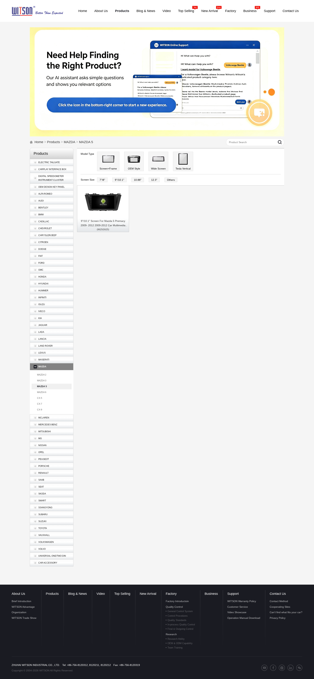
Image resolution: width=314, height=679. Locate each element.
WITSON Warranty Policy (241, 601)
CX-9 (39, 409)
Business (211, 594)
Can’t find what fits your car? (286, 612)
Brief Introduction (21, 601)
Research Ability (176, 639)
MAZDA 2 (41, 375)
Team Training (175, 647)
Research (171, 634)
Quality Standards (177, 620)
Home (39, 142)
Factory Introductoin (177, 601)
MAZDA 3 (41, 380)
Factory (171, 594)
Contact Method (279, 601)
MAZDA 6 (41, 392)
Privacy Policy (277, 617)
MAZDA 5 (86, 142)
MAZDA (69, 142)
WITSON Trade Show (24, 617)
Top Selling (122, 594)
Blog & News (77, 594)
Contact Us (278, 594)
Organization (19, 612)
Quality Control (174, 606)
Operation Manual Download (243, 617)
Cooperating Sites (280, 606)
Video (100, 594)
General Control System (180, 611)
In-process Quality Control (181, 624)
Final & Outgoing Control (180, 629)
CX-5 (39, 398)
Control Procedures (178, 615)
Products (53, 142)
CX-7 (39, 404)
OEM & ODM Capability (180, 643)
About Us (18, 594)
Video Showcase (236, 612)
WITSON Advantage (23, 606)
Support (233, 594)
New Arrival (148, 594)
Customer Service (237, 606)
